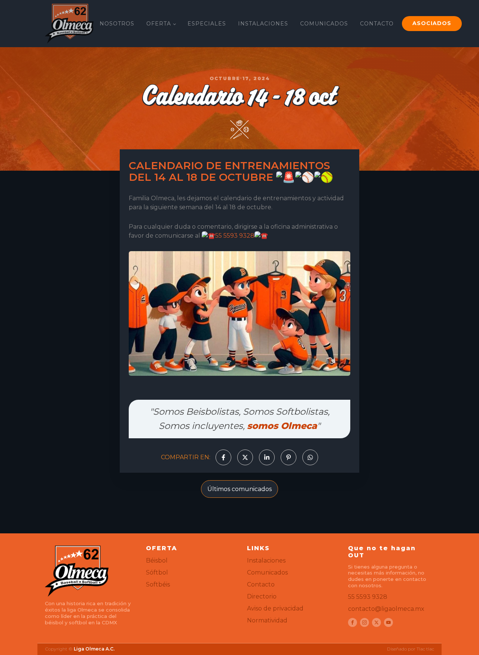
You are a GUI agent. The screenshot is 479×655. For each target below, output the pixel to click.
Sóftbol (157, 572)
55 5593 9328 (234, 235)
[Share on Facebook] (223, 457)
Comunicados (267, 572)
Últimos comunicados (239, 489)
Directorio (262, 596)
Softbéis (158, 584)
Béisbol (157, 560)
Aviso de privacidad (275, 608)
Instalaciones (266, 560)
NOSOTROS (117, 23)
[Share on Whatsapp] (310, 457)
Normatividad (267, 620)
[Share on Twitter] (245, 457)
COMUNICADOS (324, 23)
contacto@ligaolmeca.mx (386, 608)
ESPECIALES (206, 23)
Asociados (431, 23)
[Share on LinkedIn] (267, 457)
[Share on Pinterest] (288, 457)
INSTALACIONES (263, 23)
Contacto (261, 584)
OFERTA (158, 23)
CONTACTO (377, 23)
